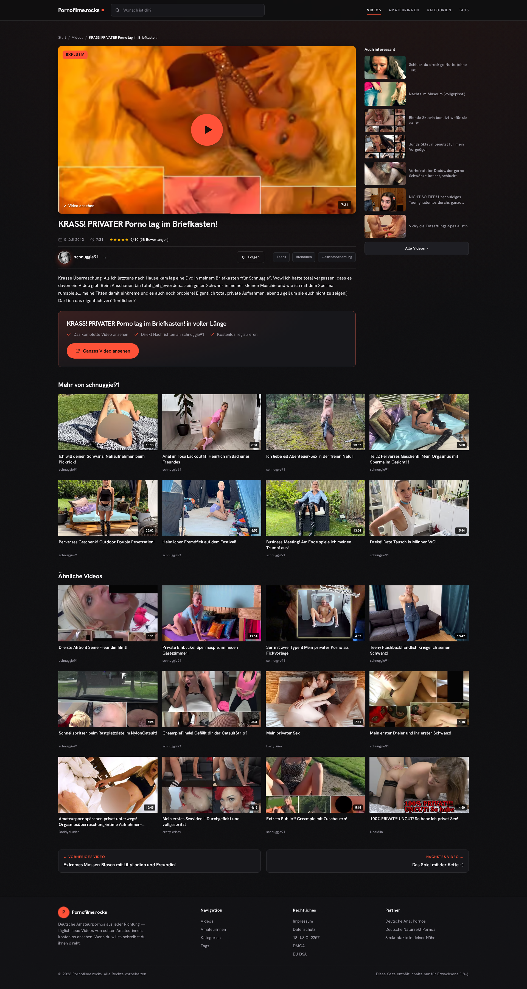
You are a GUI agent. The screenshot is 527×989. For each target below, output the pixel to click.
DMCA (299, 946)
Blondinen (304, 257)
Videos (374, 10)
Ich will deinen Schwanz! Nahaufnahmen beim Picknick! (102, 459)
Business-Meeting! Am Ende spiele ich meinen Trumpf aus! (308, 545)
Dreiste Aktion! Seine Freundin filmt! (93, 647)
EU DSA (300, 954)
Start (62, 37)
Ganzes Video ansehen (111, 352)
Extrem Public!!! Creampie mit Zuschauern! (306, 819)
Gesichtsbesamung (337, 257)
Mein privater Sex (283, 733)
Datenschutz (304, 929)
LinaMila (376, 831)
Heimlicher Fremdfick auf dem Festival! (199, 542)
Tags (464, 10)
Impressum (303, 921)
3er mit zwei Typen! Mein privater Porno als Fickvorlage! (307, 650)
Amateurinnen (404, 10)
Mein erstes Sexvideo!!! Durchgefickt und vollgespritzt (201, 821)
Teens (281, 257)
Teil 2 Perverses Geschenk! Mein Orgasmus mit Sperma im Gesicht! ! (414, 459)
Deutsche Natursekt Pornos (410, 930)
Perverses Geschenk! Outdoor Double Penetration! (107, 542)
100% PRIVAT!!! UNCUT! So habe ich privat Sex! (414, 819)
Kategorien (439, 10)
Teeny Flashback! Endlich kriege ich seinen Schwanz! (410, 650)
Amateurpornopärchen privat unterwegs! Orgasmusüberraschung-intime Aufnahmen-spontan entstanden (100, 821)
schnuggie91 (68, 469)
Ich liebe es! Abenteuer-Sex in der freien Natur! (310, 456)
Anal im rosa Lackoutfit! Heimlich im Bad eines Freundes (206, 459)
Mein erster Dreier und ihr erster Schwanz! (410, 733)
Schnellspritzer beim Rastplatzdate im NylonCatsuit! (108, 733)
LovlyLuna (274, 746)
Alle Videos (416, 248)
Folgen (252, 258)
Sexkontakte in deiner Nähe (410, 938)
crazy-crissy (171, 831)
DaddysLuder (69, 831)
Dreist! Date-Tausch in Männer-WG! (403, 542)
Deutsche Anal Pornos (407, 921)
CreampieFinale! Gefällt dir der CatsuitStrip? (204, 733)
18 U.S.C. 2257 (306, 937)
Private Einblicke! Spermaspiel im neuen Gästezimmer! (200, 650)
